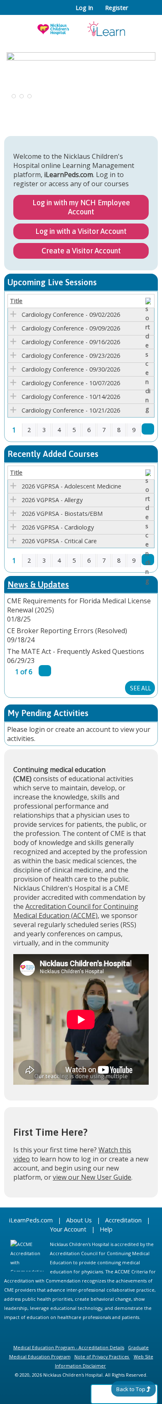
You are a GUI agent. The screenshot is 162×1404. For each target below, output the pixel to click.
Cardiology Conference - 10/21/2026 (71, 410)
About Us (79, 1220)
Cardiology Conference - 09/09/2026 (71, 328)
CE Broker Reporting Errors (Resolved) (67, 630)
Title (16, 301)
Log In (84, 8)
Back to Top (130, 1389)
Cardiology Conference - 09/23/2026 (71, 356)
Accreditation (123, 1220)
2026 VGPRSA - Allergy (52, 500)
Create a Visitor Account (81, 250)
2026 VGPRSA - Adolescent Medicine (71, 486)
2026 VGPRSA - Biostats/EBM (62, 513)
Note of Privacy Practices (101, 1356)
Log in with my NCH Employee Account (81, 207)
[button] (13, 99)
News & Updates (38, 584)
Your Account (68, 1229)
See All (140, 688)
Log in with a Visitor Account (81, 231)
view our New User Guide (92, 1177)
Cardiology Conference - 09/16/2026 (71, 342)
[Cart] (137, 12)
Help (106, 1229)
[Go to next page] (148, 429)
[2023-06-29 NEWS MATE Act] (81, 78)
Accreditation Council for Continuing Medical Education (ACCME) (75, 911)
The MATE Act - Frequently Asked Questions (75, 651)
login (37, 729)
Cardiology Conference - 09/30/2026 (71, 369)
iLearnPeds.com (31, 1220)
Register (116, 8)
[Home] (81, 26)
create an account (82, 729)
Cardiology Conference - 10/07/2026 (71, 383)
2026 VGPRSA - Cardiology (58, 527)
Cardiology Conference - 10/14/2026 (71, 397)
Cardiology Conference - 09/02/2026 (71, 314)
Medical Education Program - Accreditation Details (68, 1347)
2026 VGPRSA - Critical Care (59, 541)
